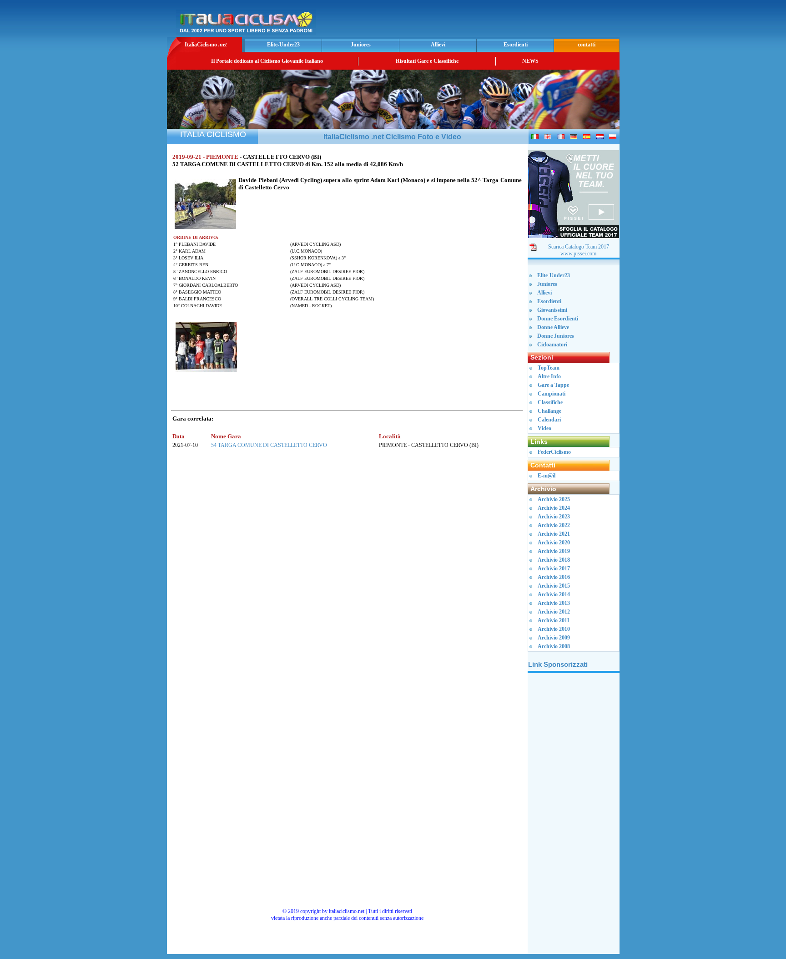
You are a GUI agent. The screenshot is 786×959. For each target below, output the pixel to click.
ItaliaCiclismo (206, 44)
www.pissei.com (578, 253)
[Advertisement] (510, 21)
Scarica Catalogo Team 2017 (578, 247)
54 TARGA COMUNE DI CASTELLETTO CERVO (269, 445)
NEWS (530, 61)
